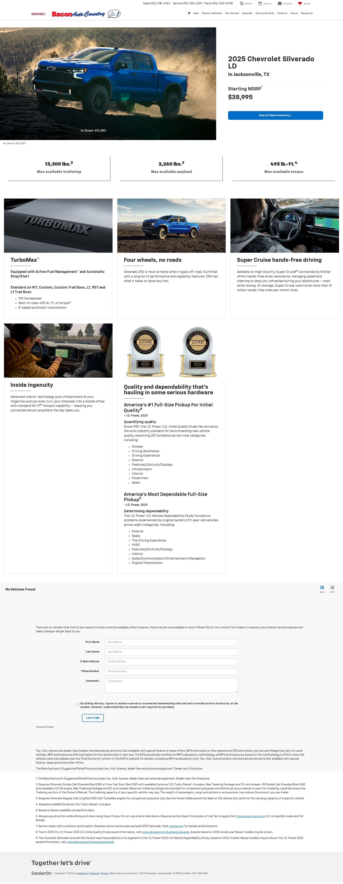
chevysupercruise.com (251, 816)
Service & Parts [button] (265, 13)
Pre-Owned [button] (232, 13)
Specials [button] (247, 13)
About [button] (294, 13)
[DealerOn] (42, 873)
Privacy (105, 873)
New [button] (196, 13)
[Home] (189, 13)
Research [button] (307, 13)
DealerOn (82, 873)
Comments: (92, 681)
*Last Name (92, 652)
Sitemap (94, 873)
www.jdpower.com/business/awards (165, 832)
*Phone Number (90, 671)
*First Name (92, 642)
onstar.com (176, 826)
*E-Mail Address (89, 661)
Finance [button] (282, 13)
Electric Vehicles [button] (212, 13)
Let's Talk (92, 718)
